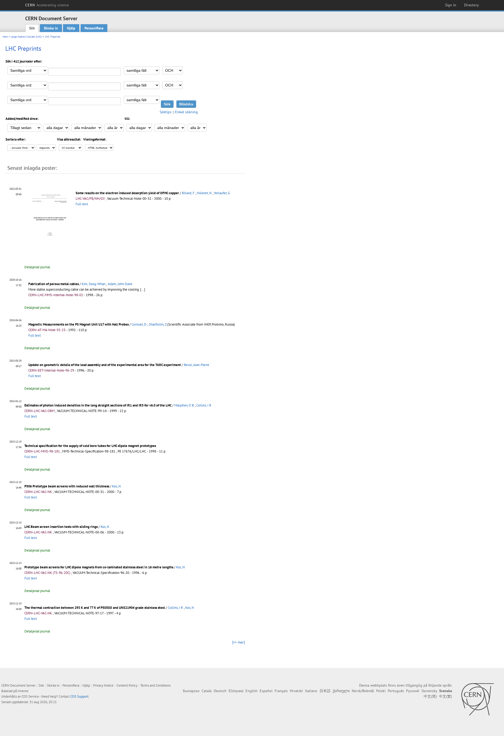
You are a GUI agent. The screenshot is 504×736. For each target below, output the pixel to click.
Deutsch (220, 690)
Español (266, 690)
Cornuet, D (139, 324)
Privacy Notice (103, 685)
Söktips (165, 112)
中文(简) (430, 696)
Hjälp (71, 28)
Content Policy (127, 685)
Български (191, 690)
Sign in (450, 5)
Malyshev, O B (184, 405)
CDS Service (30, 696)
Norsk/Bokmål (363, 690)
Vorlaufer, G (222, 193)
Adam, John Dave (120, 284)
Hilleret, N (204, 193)
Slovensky (429, 690)
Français (281, 690)
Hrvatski (296, 690)
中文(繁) (445, 696)
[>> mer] (238, 642)
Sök (32, 28)
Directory (471, 5)
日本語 (324, 690)
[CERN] (477, 699)
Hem (5, 36)
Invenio (23, 691)
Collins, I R (203, 405)
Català (207, 690)
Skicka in (51, 28)
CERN (47, 5)
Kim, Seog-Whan (94, 284)
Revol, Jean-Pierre (196, 365)
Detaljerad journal (37, 267)
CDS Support (79, 696)
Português (396, 690)
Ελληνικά (236, 690)
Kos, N (116, 486)
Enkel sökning (186, 112)
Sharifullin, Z (157, 324)
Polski (381, 690)
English (251, 690)
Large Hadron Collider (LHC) (26, 36)
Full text (82, 204)
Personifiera (94, 28)
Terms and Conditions (155, 685)
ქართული (341, 690)
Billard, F (188, 193)
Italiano (311, 690)
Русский (412, 690)
